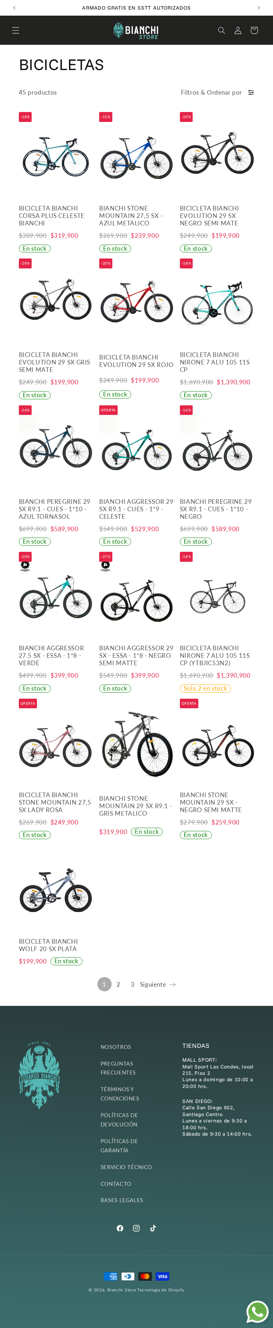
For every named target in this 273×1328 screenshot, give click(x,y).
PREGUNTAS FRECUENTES (118, 1068)
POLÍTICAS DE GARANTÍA (119, 1145)
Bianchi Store (121, 1289)
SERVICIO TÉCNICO (126, 1167)
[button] (15, 30)
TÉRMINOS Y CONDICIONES (120, 1094)
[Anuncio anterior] (14, 8)
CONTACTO (116, 1183)
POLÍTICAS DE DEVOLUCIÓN (119, 1119)
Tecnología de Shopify (160, 1289)
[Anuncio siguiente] (259, 8)
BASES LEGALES (122, 1200)
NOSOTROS (116, 1047)
